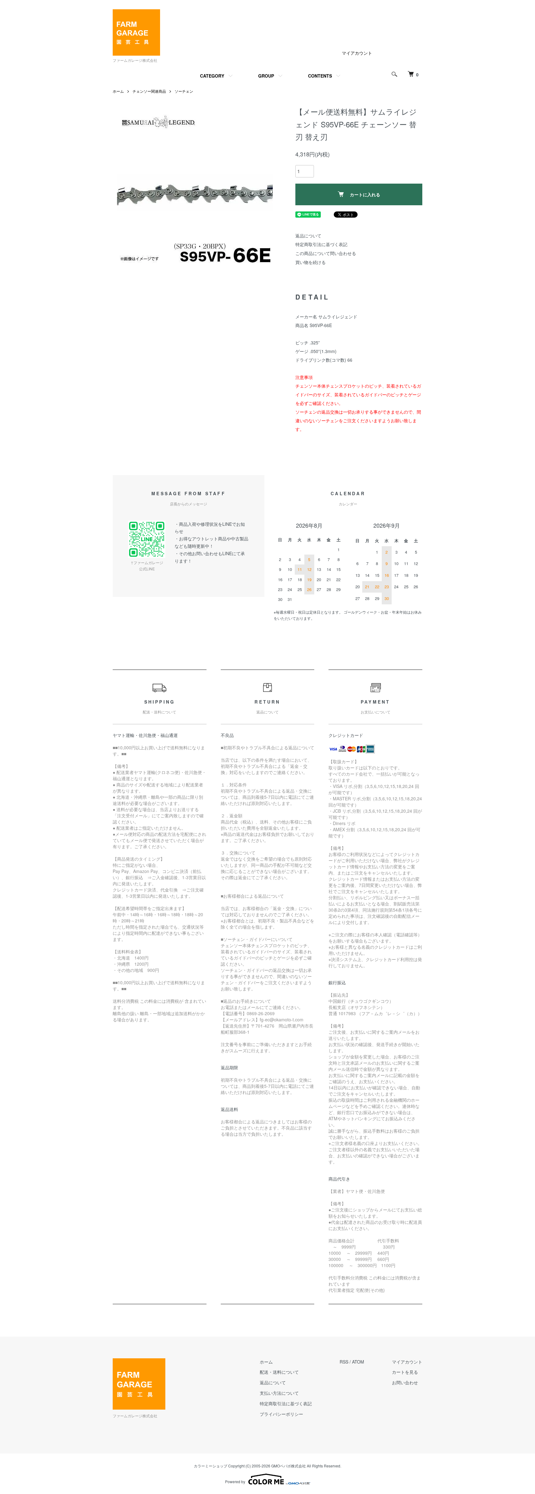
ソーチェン (184, 91)
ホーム (118, 91)
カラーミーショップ (210, 1465)
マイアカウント (357, 53)
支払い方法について (279, 1393)
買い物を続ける (310, 262)
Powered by (235, 1481)
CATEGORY (212, 76)
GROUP (266, 76)
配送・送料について (279, 1372)
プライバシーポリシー (281, 1414)
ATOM (358, 1362)
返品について (308, 235)
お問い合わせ (405, 1382)
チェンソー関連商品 (149, 91)
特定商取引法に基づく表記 (321, 244)
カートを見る (405, 1372)
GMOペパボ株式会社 (288, 1465)
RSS (344, 1362)
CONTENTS (320, 76)
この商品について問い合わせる (325, 253)
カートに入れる (365, 194)
